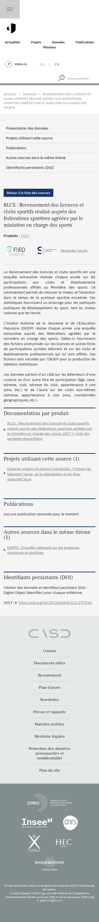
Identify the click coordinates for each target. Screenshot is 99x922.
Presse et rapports (49, 712)
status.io (20, 64)
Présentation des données (27, 128)
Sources (30, 94)
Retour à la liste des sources (28, 193)
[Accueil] (11, 28)
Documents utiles (49, 663)
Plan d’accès (50, 687)
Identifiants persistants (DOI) (30, 167)
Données (58, 42)
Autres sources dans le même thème (36, 157)
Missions (49, 47)
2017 (25, 235)
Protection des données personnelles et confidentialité (49, 753)
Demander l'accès (74, 250)
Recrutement (49, 675)
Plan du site (49, 770)
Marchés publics (49, 724)
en (42, 64)
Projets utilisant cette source (29, 138)
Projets (36, 42)
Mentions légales (49, 736)
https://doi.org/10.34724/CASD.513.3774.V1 (55, 602)
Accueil (10, 94)
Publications (85, 42)
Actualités (12, 42)
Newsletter (49, 699)
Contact (49, 651)
